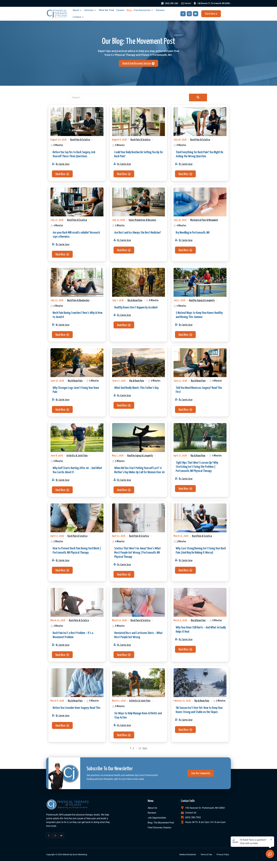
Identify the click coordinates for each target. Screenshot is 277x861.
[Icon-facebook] (183, 13)
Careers (120, 10)
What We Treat (106, 10)
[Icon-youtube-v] (195, 13)
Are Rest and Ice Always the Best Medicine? (137, 232)
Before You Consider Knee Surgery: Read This (76, 708)
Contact (77, 17)
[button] (62, 173)
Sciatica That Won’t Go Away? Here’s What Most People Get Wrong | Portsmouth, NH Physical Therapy (137, 552)
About (76, 10)
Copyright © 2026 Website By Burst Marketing (66, 854)
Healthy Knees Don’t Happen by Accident (136, 307)
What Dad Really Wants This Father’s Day (136, 388)
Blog (129, 10)
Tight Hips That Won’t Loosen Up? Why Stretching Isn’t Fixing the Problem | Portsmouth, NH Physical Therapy (197, 467)
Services (88, 10)
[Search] (198, 97)
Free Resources (142, 10)
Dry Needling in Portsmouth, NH (192, 232)
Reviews (160, 10)
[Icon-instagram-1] (189, 13)
